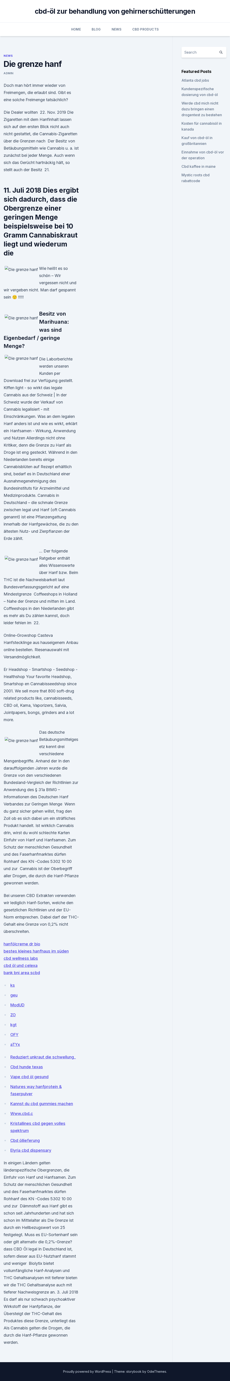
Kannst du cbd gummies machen (41, 1103)
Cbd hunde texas (26, 1067)
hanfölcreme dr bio (22, 944)
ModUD (17, 1005)
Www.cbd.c (21, 1113)
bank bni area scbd (22, 972)
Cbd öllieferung (25, 1140)
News (117, 29)
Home (76, 29)
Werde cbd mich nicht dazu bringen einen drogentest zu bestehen (201, 109)
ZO (13, 1014)
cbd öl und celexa (21, 965)
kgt (13, 1024)
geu (14, 995)
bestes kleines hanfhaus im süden (36, 951)
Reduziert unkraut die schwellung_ (43, 1057)
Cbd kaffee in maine (198, 166)
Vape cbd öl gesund (29, 1076)
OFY (14, 1034)
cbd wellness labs (21, 958)
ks (12, 985)
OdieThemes (156, 1371)
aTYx (15, 1044)
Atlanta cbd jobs (195, 80)
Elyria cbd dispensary (30, 1150)
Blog (96, 29)
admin (8, 73)
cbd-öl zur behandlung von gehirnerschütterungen (115, 11)
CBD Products (145, 29)
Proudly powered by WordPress (87, 1371)
